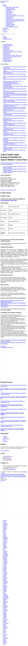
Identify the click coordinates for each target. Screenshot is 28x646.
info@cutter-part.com (11, 469)
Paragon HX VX (9, 12)
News (4, 30)
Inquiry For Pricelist (5, 450)
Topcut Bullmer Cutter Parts (9, 200)
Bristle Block (9, 10)
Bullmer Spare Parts (10, 21)
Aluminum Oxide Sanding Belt (17, 474)
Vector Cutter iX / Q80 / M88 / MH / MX (15, 20)
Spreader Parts (9, 18)
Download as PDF (12, 190)
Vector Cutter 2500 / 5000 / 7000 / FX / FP (15, 19)
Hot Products (24, 471)
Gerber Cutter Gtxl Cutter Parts (7, 475)
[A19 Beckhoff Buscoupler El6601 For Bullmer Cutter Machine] (14, 418)
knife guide (3, 346)
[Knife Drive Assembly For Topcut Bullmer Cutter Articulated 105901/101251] (14, 426)
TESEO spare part (10, 25)
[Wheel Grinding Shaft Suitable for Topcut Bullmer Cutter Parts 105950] (14, 410)
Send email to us (4, 190)
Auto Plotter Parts (10, 16)
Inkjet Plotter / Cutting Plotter (12, 7)
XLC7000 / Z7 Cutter (10, 14)
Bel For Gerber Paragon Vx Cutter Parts (9, 476)
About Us (5, 28)
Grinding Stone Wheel (11, 9)
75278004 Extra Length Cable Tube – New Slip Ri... (14, 107)
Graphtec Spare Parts (10, 24)
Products (5, 5)
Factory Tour (6, 29)
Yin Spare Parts (9, 23)
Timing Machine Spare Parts (12, 26)
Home (4, 4)
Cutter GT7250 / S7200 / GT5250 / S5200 (15, 15)
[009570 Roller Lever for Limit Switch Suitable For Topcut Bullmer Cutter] (14, 386)
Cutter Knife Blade (10, 8)
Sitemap (3, 473)
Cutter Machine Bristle (5, 474)
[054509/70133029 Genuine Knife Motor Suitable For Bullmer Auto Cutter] (14, 402)
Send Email (3, 480)
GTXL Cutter (9, 13)
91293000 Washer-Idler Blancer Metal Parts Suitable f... (15, 93)
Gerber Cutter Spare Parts (19, 475)
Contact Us (5, 31)
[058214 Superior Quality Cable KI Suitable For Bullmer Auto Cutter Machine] (14, 394)
